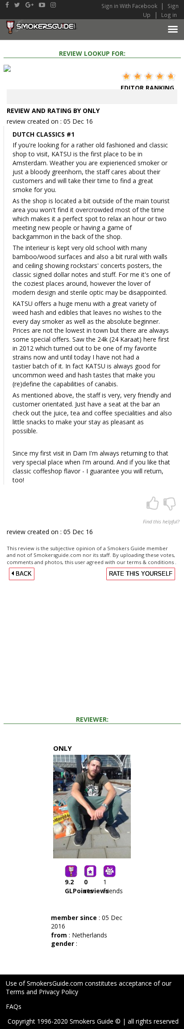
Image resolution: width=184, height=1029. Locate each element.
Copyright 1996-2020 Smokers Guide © (64, 1021)
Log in (169, 14)
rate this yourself (140, 574)
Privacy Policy (58, 991)
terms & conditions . (151, 562)
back (23, 574)
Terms (15, 991)
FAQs (13, 1006)
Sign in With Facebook (130, 5)
